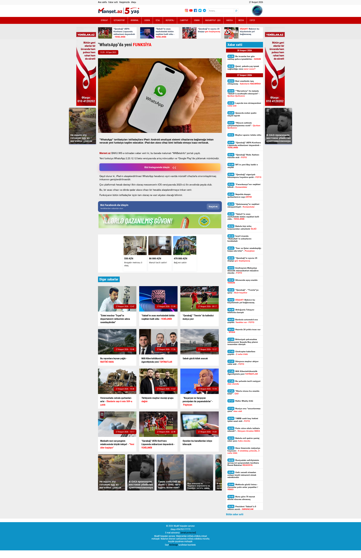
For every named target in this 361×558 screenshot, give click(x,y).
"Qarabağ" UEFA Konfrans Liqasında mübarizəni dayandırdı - (244, 145)
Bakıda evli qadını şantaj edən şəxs (243, 439)
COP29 (252, 20)
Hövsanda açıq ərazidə (242, 281)
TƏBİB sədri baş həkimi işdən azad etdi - (242, 419)
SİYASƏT (104, 20)
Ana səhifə (102, 2)
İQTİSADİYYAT (119, 20)
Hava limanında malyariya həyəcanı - (243, 450)
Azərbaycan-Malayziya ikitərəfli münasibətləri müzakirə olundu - (242, 270)
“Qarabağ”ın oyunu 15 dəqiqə (242, 259)
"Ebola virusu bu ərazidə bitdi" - (243, 392)
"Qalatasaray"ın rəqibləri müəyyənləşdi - (243, 205)
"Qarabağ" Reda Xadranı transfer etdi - (243, 156)
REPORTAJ (170, 20)
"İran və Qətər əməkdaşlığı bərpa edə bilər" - (244, 249)
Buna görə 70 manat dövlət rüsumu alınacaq (241, 497)
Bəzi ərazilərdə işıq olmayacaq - (244, 82)
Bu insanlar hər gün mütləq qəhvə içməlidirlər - (244, 57)
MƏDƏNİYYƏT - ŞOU (213, 20)
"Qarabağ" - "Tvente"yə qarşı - (243, 291)
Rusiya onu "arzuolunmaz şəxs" (244, 409)
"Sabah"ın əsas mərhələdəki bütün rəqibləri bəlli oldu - (243, 216)
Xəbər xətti (113, 2)
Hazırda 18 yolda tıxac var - (243, 330)
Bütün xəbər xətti (234, 514)
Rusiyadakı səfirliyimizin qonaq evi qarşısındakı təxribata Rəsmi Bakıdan (243, 462)
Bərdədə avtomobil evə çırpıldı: (242, 320)
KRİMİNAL (135, 20)
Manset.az (105, 153)
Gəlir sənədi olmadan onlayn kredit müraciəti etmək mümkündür (241, 474)
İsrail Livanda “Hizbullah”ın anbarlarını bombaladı (239, 238)
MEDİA (241, 20)
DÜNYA (147, 20)
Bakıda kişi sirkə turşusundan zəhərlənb (242, 227)
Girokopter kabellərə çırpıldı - (241, 352)
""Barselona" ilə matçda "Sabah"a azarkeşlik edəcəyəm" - (243, 93)
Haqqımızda (124, 2)
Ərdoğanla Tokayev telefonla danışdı (240, 311)
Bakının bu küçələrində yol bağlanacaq (241, 301)
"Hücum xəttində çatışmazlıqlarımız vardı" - (243, 125)
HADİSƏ (229, 20)
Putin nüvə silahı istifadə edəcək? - (243, 429)
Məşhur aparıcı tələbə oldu (244, 135)
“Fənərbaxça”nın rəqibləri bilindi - (244, 185)
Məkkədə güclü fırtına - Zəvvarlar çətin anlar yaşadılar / (242, 487)
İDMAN (197, 20)
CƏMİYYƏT (184, 20)
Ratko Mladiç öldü (240, 401)
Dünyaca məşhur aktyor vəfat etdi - (243, 362)
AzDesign (173, 544)
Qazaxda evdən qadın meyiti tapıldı (242, 114)
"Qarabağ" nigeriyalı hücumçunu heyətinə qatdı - (244, 175)
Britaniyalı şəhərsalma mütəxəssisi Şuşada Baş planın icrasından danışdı (242, 341)
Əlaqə (133, 2)
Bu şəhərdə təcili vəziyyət (243, 382)
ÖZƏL (158, 20)
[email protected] (188, 532)
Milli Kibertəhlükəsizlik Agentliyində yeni (242, 372)
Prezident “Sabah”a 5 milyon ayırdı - (241, 507)
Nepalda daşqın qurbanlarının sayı (239, 195)
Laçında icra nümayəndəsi (244, 104)
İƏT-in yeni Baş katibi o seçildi (242, 165)
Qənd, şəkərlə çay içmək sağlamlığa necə (243, 67)
